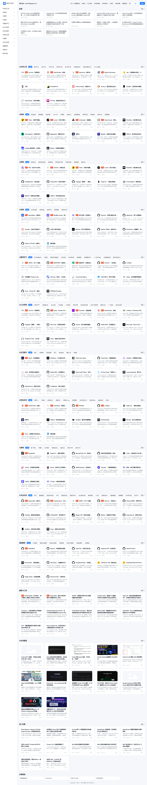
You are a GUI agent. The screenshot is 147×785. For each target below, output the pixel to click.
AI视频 (4, 16)
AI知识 (111, 3)
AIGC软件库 (99, 778)
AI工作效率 (6, 27)
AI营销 (4, 38)
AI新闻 (83, 3)
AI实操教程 (97, 3)
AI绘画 (4, 12)
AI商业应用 (6, 35)
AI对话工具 (6, 8)
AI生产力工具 (74, 778)
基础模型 (5, 46)
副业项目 (5, 53)
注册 (135, 3)
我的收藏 (117, 3)
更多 (143, 9)
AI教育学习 (6, 23)
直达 (27, 79)
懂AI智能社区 (23, 778)
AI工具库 (89, 3)
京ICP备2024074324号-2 (87, 783)
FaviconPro (49, 778)
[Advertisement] (82, 51)
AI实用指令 (105, 3)
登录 (142, 3)
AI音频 (4, 20)
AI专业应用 (6, 42)
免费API (5, 50)
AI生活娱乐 (6, 31)
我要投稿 (124, 3)
